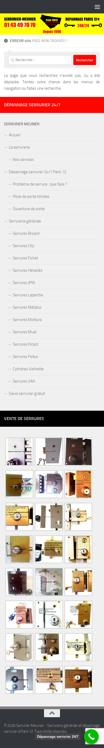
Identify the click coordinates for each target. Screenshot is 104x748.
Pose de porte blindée (31, 196)
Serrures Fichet (25, 258)
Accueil (14, 135)
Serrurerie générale (25, 221)
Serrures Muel (25, 332)
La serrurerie (19, 147)
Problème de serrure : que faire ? (40, 184)
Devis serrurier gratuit (27, 393)
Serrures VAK (24, 381)
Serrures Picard (25, 344)
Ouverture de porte (29, 208)
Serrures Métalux (27, 307)
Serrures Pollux (25, 356)
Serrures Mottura (27, 319)
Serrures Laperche (28, 295)
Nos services (23, 159)
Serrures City (23, 245)
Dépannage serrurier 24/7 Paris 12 (37, 171)
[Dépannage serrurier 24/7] (91, 736)
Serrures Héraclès (27, 270)
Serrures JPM (24, 282)
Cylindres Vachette (28, 369)
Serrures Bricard (26, 233)
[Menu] (97, 6)
